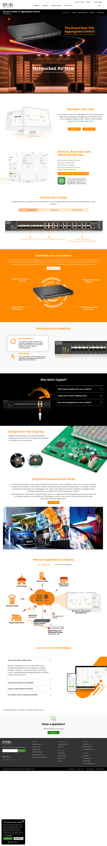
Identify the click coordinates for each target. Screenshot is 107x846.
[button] (13, 842)
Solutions (45, 5)
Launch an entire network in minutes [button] (20, 689)
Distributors (60, 746)
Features (92, 12)
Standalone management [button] (63, 564)
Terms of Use (80, 769)
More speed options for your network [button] (74, 389)
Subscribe (22, 750)
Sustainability (86, 758)
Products (36, 5)
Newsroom (61, 750)
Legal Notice (71, 769)
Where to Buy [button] (68, 5)
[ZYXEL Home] (8, 5)
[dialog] (13, 831)
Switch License (53, 268)
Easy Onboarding (81, 173)
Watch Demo (74, 129)
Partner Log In (86, 744)
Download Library (36, 749)
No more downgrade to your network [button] (74, 402)
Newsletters (60, 758)
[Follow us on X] (16, 760)
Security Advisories (36, 754)
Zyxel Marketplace (62, 744)
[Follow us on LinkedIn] (12, 760)
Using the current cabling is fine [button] (72, 396)
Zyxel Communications (88, 763)
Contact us (53, 732)
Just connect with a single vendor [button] (19, 660)
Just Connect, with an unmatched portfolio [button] (23, 695)
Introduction (66, 12)
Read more (9, 835)
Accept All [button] (8, 838)
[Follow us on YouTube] (8, 760)
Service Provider (79, 2)
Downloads (100, 12)
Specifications (82, 12)
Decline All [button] (18, 838)
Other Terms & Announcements (39, 757)
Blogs (59, 761)
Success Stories (87, 761)
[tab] (80, 389)
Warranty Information (37, 752)
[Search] (99, 5)
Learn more (53, 502)
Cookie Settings (100, 769)
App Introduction (65, 173)
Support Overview (36, 744)
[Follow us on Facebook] (4, 760)
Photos (74, 12)
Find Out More (89, 129)
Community (35, 746)
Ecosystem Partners (87, 749)
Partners (88, 2)
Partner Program (87, 746)
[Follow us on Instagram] (19, 760)
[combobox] (23, 821)
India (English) (98, 2)
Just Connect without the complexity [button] (20, 683)
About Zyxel (86, 755)
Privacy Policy (89, 769)
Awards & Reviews (62, 755)
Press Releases (61, 753)
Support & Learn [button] (56, 5)
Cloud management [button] (43, 564)
